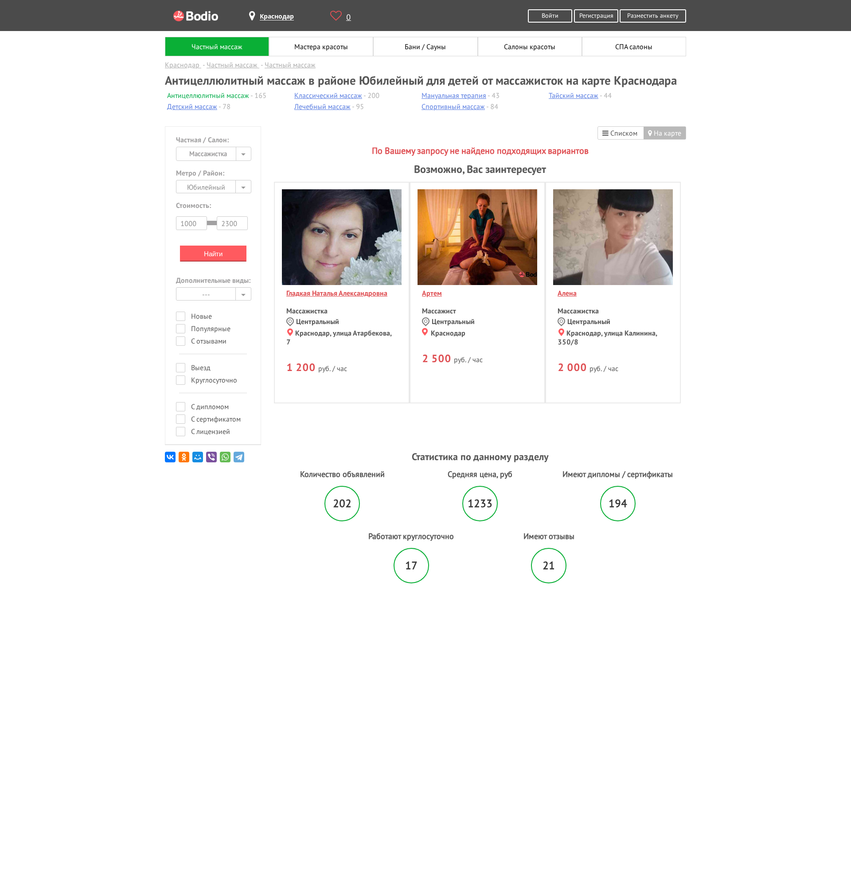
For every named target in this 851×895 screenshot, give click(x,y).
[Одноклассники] (185, 460)
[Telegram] (240, 460)
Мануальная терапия (454, 95)
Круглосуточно (214, 379)
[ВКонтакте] (171, 460)
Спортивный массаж (453, 106)
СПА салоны (633, 46)
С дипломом (210, 406)
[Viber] (212, 460)
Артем (432, 293)
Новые (201, 316)
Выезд (201, 367)
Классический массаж (328, 95)
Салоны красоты (529, 46)
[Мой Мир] (198, 460)
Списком (623, 133)
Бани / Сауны (425, 46)
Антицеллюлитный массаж (208, 95)
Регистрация (596, 15)
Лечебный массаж (322, 106)
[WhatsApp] (226, 460)
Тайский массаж (573, 95)
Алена (567, 293)
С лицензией (210, 431)
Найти (213, 254)
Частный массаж (216, 46)
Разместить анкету (653, 15)
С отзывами (208, 340)
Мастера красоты (321, 46)
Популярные (210, 328)
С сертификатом (216, 418)
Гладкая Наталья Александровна (336, 293)
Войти (550, 15)
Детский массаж (192, 106)
